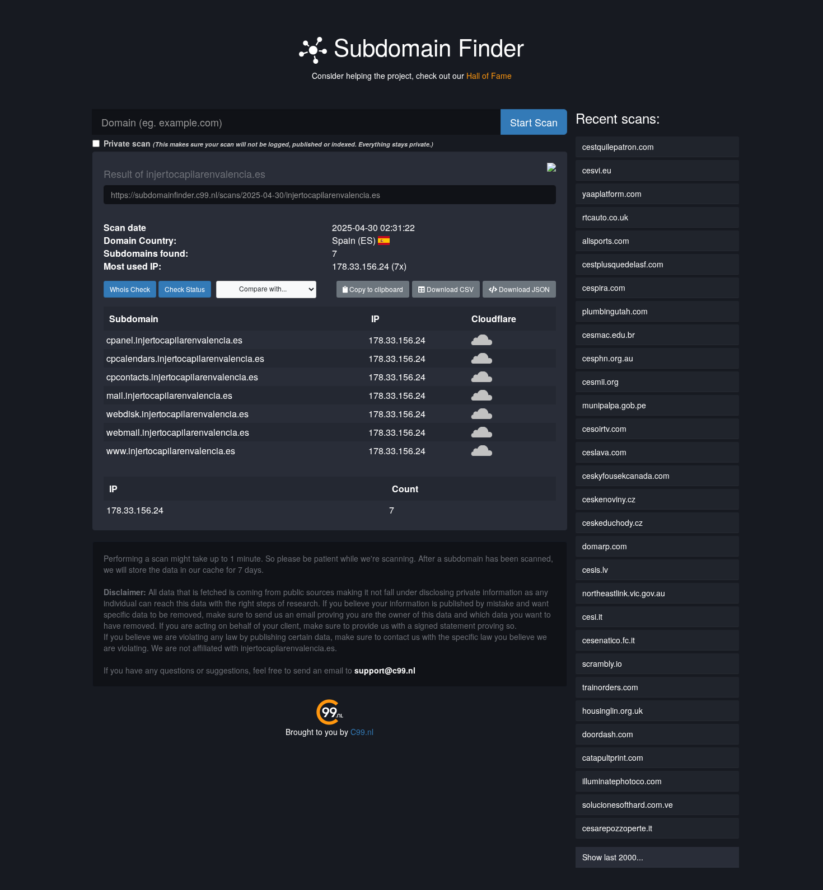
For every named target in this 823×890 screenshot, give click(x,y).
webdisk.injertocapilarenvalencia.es (177, 413)
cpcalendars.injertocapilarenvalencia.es (185, 358)
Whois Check (130, 289)
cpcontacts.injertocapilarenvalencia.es (182, 376)
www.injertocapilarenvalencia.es (170, 450)
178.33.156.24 (396, 339)
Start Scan (534, 122)
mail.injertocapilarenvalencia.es (169, 395)
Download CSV (449, 289)
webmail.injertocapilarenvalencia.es (177, 432)
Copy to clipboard (375, 289)
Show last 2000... (612, 857)
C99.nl (361, 731)
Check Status (185, 289)
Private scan (268, 143)
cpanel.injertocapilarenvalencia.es (174, 339)
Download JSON (523, 289)
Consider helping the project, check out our (412, 75)
